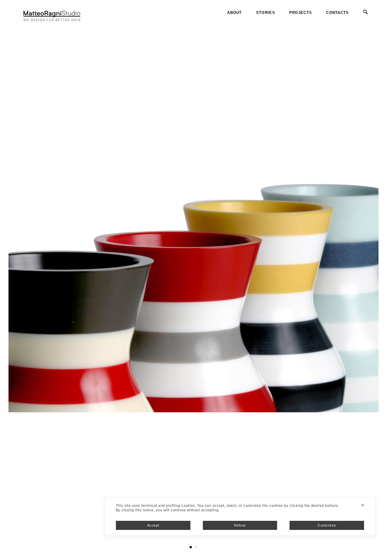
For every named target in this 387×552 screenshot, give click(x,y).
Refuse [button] (240, 525)
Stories (265, 12)
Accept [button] (153, 525)
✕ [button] (362, 505)
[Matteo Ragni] (52, 13)
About (234, 12)
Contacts (337, 12)
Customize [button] (327, 525)
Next (382, 22)
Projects (300, 12)
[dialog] (240, 517)
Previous (9, 22)
